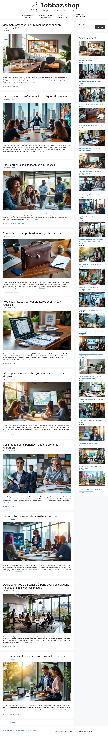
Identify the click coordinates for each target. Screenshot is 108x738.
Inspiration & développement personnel (80, 16)
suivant (13, 722)
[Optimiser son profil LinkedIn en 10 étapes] (92, 389)
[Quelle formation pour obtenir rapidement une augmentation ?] (92, 344)
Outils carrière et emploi (27, 16)
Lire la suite (33, 83)
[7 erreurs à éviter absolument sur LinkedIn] (92, 300)
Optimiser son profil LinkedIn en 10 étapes (91, 399)
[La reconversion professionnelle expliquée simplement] (92, 71)
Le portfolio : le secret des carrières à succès (30, 516)
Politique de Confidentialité (28, 730)
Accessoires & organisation (62, 16)
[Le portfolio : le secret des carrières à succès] (92, 207)
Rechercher (82, 24)
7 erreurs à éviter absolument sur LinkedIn (91, 310)
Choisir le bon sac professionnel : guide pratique (32, 233)
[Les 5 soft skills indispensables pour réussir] (92, 94)
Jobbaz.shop (60, 5)
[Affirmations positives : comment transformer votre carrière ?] (92, 433)
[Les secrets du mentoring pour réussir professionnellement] (92, 277)
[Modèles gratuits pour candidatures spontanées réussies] (92, 138)
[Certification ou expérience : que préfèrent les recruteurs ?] (92, 184)
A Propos (16, 730)
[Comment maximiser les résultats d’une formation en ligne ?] (92, 456)
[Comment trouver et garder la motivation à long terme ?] (92, 321)
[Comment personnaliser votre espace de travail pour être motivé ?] (92, 479)
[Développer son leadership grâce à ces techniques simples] (92, 161)
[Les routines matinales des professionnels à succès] (92, 254)
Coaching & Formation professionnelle (45, 16)
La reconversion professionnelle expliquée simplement (35, 96)
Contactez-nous (7, 730)
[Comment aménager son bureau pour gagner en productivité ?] (92, 49)
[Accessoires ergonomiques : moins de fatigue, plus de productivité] (92, 367)
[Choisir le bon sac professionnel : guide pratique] (92, 115)
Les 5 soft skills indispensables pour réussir (29, 164)
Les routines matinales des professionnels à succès (34, 656)
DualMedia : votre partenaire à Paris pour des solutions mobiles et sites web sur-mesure (36, 586)
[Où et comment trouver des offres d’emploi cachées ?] (92, 410)
